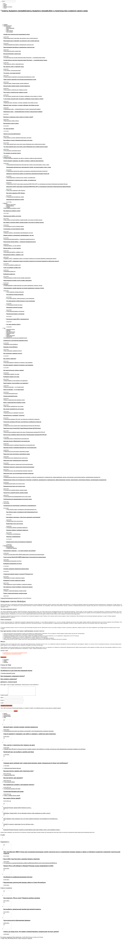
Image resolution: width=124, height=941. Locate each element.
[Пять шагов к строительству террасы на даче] (15, 89)
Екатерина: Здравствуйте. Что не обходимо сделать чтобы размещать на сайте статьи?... (27, 813)
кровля (32, 832)
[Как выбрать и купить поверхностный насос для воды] (17, 137)
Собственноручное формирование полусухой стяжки (17, 499)
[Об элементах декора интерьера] (15, 292)
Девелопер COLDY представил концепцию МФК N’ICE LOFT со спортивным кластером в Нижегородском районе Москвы (38, 186)
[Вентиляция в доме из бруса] (11, 120)
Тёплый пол (9, 336)
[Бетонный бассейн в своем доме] (12, 51)
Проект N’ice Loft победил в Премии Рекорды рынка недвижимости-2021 (28, 866)
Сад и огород (9, 31)
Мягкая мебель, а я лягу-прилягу (12, 248)
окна (13, 832)
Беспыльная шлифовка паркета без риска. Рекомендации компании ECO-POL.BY (25, 434)
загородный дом (71, 832)
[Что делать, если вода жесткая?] (12, 70)
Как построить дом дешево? (13, 778)
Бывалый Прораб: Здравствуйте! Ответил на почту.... (17, 807)
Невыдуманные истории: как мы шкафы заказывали (17, 280)
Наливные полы (10, 333)
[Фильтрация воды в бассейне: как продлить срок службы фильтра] (20, 38)
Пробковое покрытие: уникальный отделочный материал (18, 467)
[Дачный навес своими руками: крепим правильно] (16, 83)
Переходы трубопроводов (13, 536)
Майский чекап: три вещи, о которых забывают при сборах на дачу (21, 105)
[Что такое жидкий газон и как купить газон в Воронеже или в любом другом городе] (24, 144)
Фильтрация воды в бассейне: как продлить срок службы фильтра (21, 40)
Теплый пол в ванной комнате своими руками (15, 492)
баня (18, 832)
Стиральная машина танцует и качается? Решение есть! (18, 574)
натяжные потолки (80, 832)
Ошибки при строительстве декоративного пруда (16, 34)
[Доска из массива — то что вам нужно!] (13, 387)
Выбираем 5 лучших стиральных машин (14, 580)
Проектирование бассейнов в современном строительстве (18, 47)
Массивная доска (10, 331)
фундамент (39, 832)
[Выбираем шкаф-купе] (9, 271)
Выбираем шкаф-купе (9, 274)
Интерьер (5, 284)
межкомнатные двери (88, 832)
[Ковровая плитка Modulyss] (10, 344)
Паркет (8, 334)
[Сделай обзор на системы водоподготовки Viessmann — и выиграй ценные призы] (24, 57)
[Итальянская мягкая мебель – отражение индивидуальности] (19, 239)
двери (16, 832)
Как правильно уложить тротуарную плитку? (18, 784)
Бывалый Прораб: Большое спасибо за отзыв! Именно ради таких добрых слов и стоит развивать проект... (31, 829)
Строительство (7, 157)
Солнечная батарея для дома (13, 791)
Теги (4, 717)
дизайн (75, 832)
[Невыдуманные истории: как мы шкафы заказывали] (16, 277)
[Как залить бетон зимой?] (11, 795)
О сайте (5, 4)
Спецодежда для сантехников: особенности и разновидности (19, 505)
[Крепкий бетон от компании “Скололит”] (13, 412)
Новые (5, 713)
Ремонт (5, 832)
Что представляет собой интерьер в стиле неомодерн (20, 301)
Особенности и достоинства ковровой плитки (15, 340)
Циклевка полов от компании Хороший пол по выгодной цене (19, 447)
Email (2, 700)
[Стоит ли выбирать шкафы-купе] (12, 265)
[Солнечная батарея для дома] (11, 788)
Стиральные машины (11, 548)
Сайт (2, 702)
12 (10, 801)
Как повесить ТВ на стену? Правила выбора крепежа (21, 898)
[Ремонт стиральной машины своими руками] (14, 590)
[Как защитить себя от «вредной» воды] (13, 64)
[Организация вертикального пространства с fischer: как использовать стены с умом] (27, 164)
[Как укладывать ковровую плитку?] (12, 350)
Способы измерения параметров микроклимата (16, 568)
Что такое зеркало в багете (13, 324)
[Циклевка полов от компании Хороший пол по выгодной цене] (19, 445)
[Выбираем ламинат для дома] (11, 374)
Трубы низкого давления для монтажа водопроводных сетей (19, 79)
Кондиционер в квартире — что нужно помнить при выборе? (19, 550)
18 (10, 780)
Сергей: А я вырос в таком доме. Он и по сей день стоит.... (18, 824)
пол (62, 832)
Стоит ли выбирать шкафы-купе (12, 267)
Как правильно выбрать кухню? (11, 210)
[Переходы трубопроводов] (13, 534)
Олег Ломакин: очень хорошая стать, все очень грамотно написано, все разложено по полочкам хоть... (30, 818)
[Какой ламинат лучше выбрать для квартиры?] (15, 380)
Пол (4, 328)
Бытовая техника (7, 545)
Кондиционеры (10, 546)
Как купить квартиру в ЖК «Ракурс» (15, 193)
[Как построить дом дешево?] (9, 775)
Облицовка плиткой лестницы (14, 307)
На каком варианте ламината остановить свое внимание (18, 365)
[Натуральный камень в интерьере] (15, 311)
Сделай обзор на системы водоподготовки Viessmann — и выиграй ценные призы (25, 60)
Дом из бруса (9, 30)
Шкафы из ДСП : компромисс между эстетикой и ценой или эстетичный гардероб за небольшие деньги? (31, 261)
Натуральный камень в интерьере (15, 313)
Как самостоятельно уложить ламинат (13, 370)
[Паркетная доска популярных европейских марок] (16, 451)
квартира (42, 832)
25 (10, 773)
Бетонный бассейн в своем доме (12, 53)
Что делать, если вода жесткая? (12, 73)
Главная (5, 24)
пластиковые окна (50, 832)
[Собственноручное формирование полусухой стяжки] (17, 496)
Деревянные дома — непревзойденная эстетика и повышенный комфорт (22, 111)
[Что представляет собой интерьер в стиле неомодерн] (20, 298)
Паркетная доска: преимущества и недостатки (15, 460)
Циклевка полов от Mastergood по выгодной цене (16, 441)
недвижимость (10, 832)
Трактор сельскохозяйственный (11, 133)
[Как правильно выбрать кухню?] (11, 208)
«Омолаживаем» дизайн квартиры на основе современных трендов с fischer (23, 288)
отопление (29, 832)
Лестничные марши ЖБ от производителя (17, 319)
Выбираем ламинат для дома (11, 376)
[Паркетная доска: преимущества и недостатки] (15, 457)
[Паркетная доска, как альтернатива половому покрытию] (17, 470)
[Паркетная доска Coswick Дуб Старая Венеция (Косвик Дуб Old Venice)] (21, 425)
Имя (2, 697)
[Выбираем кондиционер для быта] (12, 561)
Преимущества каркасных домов (15, 199)
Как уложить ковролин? (9, 358)
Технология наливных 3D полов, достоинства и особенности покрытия (22, 421)
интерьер (2, 832)
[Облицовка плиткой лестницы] (14, 304)
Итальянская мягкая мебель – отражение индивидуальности (19, 241)
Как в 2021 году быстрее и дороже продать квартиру (21, 859)
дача (45, 832)
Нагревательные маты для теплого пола (14, 486)
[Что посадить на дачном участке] (12, 150)
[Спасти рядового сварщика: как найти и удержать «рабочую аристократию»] (22, 158)
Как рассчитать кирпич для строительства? (18, 771)
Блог (4, 3)
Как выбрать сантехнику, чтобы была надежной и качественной (23, 517)
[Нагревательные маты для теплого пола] (14, 483)
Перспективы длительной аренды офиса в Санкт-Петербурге (24, 882)
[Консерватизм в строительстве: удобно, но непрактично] (20, 177)
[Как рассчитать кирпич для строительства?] (12, 768)
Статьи (4, 7)
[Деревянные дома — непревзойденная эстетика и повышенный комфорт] (22, 109)
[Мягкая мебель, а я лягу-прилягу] (12, 245)
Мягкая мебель (10, 205)
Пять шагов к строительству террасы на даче (15, 92)
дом (20, 832)
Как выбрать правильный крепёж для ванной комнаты (22, 909)
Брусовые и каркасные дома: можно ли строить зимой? (18, 117)
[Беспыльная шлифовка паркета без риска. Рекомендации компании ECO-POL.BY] (24, 432)
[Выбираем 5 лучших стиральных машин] (14, 577)
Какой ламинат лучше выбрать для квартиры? (15, 383)
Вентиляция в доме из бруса (11, 123)
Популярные (6, 714)
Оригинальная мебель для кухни (12, 216)
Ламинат (8, 330)
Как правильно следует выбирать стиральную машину (18, 586)
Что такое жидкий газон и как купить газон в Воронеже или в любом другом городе (25, 146)
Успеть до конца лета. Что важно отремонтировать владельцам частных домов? (31, 931)
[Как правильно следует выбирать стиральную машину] (17, 584)
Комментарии (7, 716)
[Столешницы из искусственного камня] (13, 226)
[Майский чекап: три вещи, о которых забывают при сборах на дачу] (20, 102)
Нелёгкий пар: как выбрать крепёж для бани (18, 752)
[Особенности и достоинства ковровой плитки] (15, 337)
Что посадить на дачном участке (12, 153)
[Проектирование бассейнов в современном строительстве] (18, 44)
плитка (55, 832)
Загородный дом (7, 25)
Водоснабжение (10, 28)
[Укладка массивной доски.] (10, 393)
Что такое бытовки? (8, 128)
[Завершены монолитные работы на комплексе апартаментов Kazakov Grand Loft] (26, 171)
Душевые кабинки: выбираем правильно (17, 530)
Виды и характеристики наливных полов (14, 402)
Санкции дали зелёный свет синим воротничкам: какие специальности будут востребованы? (35, 763)
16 (10, 787)
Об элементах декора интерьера (14, 294)
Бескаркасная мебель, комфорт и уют (13, 254)
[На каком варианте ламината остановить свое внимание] (17, 362)
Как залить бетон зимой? (12, 798)
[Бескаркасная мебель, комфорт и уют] (13, 252)
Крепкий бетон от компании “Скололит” (14, 415)
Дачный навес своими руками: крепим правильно (16, 86)
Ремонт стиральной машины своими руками (15, 593)
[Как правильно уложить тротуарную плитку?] (9, 782)
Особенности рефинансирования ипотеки (17, 877)
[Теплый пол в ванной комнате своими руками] (15, 490)
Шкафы (8, 207)
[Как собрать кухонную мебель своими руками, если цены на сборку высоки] (22, 219)
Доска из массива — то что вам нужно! (13, 389)
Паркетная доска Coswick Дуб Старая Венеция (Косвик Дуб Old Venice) (22, 428)
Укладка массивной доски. (10, 396)
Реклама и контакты (7, 6)
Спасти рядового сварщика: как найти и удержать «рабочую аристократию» (23, 160)
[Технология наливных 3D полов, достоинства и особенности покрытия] (21, 419)
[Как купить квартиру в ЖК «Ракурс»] (15, 190)
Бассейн (8, 27)
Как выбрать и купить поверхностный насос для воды (17, 140)
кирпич (57, 832)
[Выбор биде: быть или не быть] (14, 521)
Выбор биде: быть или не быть (14, 523)
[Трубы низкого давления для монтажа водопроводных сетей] (19, 76)
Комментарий (4, 695)
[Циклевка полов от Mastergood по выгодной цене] (16, 438)
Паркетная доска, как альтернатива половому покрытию (18, 473)
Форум (4, 5)
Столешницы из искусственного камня (13, 228)
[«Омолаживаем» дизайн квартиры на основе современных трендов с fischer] (22, 285)
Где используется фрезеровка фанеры (16, 920)
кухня (93, 832)
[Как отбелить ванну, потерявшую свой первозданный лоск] (21, 509)
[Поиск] (1, 1)
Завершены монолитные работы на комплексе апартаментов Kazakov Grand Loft (27, 173)
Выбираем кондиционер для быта (12, 563)
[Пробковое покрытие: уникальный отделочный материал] (18, 464)
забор (60, 832)
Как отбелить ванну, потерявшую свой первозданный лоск (22, 512)
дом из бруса (65, 832)
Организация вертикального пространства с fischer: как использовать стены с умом (28, 167)
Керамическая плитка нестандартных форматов (19, 541)
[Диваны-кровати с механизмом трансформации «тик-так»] (18, 232)
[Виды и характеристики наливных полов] (14, 399)
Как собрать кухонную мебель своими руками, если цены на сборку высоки (23, 222)
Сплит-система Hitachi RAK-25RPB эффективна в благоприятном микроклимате (24, 557)
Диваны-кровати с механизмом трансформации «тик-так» (18, 235)
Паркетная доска (10, 335)
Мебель (5, 203)
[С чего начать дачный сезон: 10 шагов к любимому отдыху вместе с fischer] (22, 96)
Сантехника (6, 503)
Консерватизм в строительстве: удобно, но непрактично (21, 180)
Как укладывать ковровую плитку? (12, 353)
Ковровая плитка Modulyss (10, 347)
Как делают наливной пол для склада (13, 409)
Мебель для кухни (11, 204)
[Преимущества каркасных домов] (15, 196)
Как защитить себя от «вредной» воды (13, 66)
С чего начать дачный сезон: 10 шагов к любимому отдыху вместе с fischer (23, 98)
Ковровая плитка (10, 329)
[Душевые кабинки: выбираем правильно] (16, 527)
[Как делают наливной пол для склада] (13, 406)
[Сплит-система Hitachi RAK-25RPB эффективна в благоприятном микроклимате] (23, 554)
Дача (7, 29)
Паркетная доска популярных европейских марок (16, 454)
